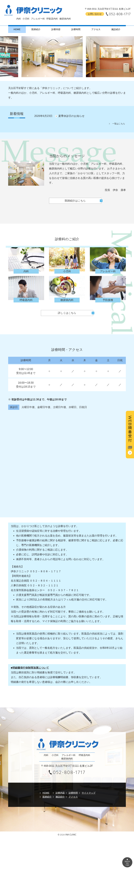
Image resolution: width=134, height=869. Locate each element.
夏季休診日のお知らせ (71, 116)
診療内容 (55, 29)
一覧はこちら (118, 123)
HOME (17, 29)
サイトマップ (88, 792)
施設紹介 (115, 29)
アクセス (95, 29)
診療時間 (75, 29)
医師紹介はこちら (75, 200)
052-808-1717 (120, 14)
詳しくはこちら (67, 313)
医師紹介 (36, 29)
